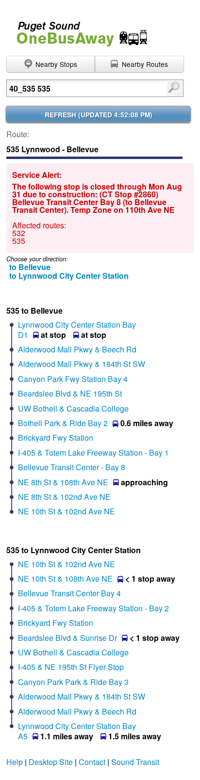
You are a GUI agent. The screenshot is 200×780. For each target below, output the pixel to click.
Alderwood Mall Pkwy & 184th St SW (81, 363)
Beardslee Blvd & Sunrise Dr (67, 637)
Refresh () (98, 114)
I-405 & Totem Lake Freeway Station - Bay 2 (93, 608)
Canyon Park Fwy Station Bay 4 (73, 378)
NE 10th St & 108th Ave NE (65, 578)
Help (14, 761)
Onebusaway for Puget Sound (77, 30)
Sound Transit (135, 761)
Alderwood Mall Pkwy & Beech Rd (77, 349)
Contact (92, 761)
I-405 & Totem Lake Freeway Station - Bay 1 (93, 452)
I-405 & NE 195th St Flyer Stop (71, 666)
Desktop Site (51, 761)
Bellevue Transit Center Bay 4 (69, 593)
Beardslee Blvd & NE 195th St (70, 393)
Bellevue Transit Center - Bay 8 (71, 467)
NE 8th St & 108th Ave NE (63, 482)
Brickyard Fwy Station (55, 437)
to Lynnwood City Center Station (69, 275)
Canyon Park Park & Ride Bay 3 (73, 681)
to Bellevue (29, 266)
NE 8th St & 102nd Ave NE (64, 496)
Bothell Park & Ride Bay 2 (63, 423)
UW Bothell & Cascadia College (73, 408)
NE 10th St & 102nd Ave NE (66, 511)
